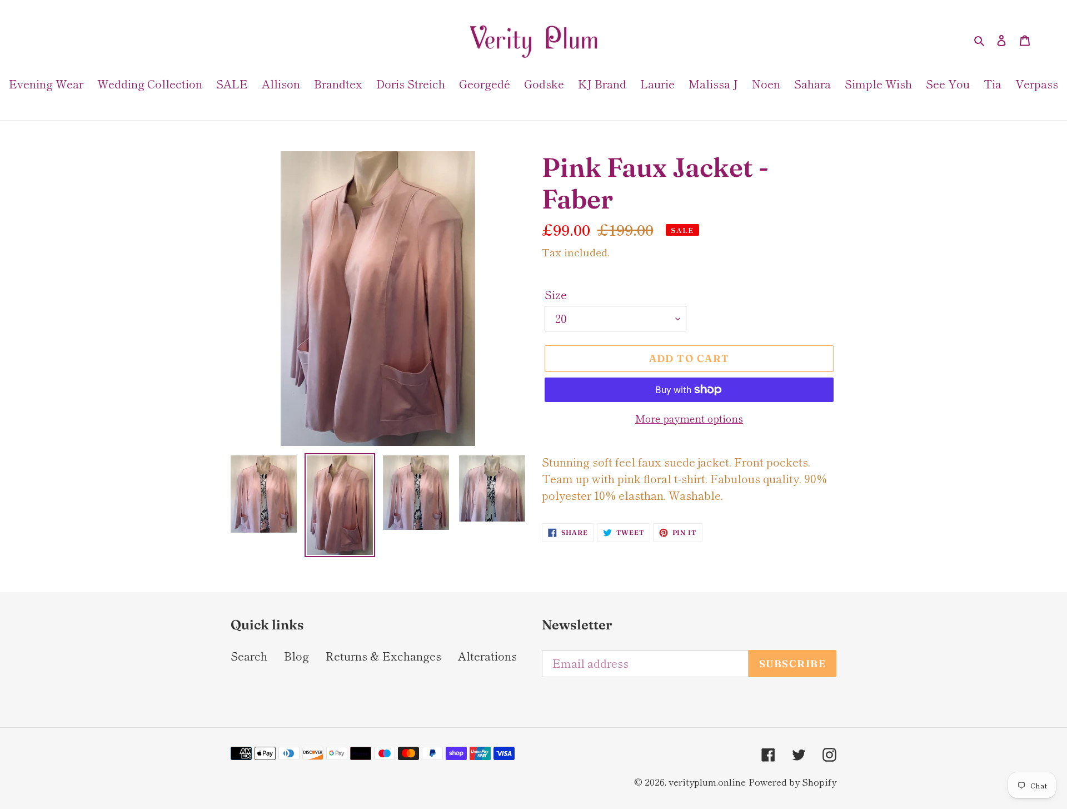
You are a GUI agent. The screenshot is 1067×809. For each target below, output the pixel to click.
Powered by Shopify (792, 781)
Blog (296, 656)
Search (249, 656)
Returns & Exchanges (383, 656)
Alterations (487, 656)
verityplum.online (707, 781)
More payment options (689, 418)
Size (556, 294)
